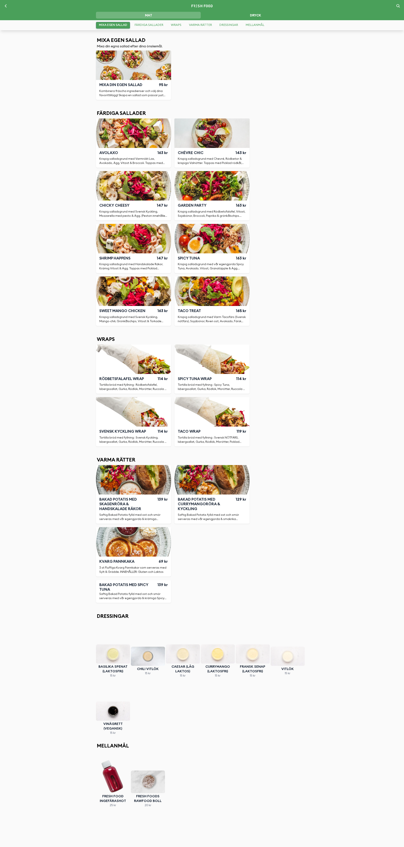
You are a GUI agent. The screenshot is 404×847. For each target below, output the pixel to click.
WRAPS (176, 25)
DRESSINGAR (228, 25)
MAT (148, 15)
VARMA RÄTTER (200, 25)
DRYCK (255, 15)
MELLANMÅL (255, 25)
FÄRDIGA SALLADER (148, 25)
